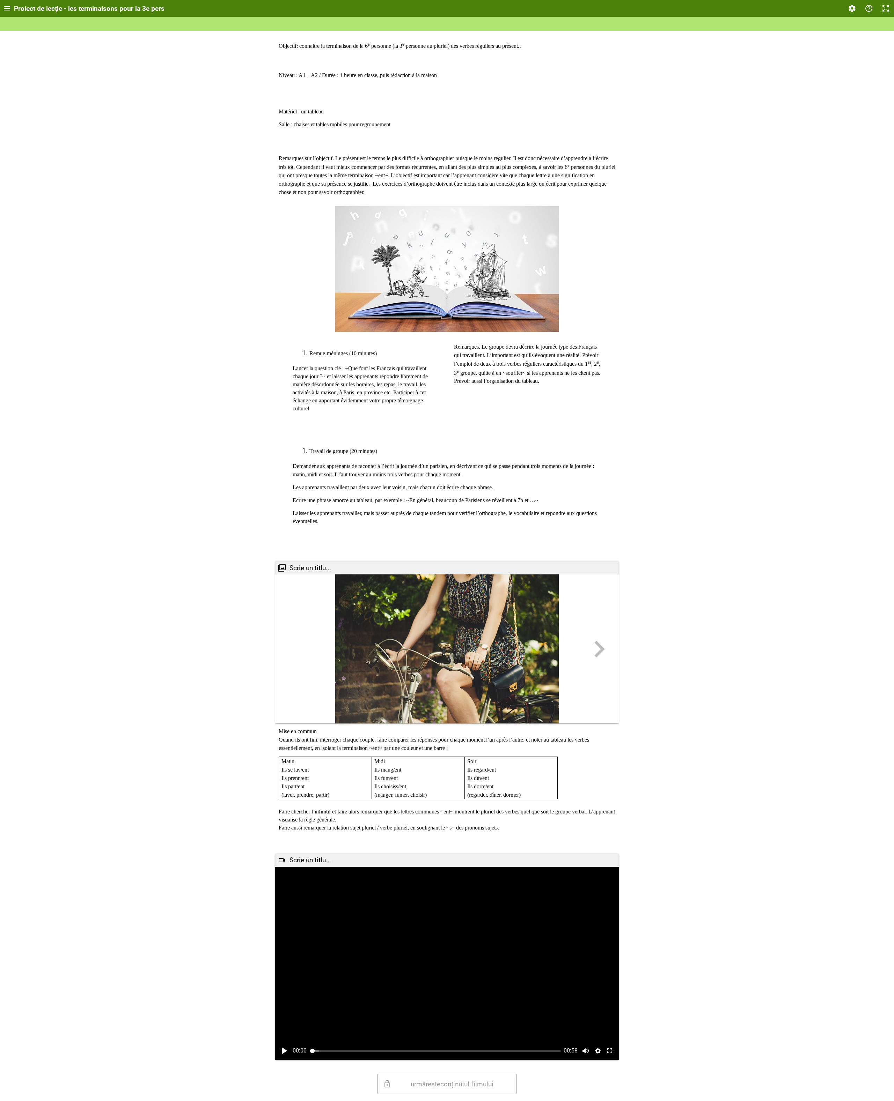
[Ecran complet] (885, 8)
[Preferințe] (852, 8)
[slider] (435, 1051)
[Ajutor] (868, 8)
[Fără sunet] (585, 1050)
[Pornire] (284, 1050)
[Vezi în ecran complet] (609, 1050)
